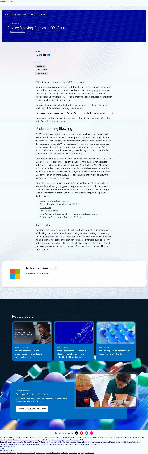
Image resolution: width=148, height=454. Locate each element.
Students (80, 442)
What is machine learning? (30, 444)
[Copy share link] (36, 55)
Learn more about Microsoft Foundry (32, 409)
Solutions (18, 440)
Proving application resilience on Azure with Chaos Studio (114, 352)
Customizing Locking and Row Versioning (59, 204)
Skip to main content (7, 1)
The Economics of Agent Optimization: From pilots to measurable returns (28, 353)
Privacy (38, 453)
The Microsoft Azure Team (17, 32)
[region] (74, 113)
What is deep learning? (47, 444)
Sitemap (20, 453)
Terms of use (56, 453)
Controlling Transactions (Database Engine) (60, 217)
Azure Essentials (69, 437)
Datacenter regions (46, 437)
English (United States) (7, 446)
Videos (128, 442)
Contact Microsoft (29, 453)
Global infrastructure (32, 437)
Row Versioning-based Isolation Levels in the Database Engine (69, 214)
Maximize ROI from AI (7, 440)
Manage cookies (46, 453)
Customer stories (80, 437)
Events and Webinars (90, 442)
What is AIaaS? (60, 444)
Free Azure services (108, 437)
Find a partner (43, 442)
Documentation (54, 442)
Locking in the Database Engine (54, 201)
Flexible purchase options (123, 437)
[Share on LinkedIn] (48, 55)
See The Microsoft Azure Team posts (37, 273)
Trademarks (64, 453)
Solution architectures (52, 440)
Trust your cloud (58, 437)
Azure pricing (97, 437)
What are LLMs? (71, 444)
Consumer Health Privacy (8, 453)
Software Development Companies (11, 442)
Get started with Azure (17, 437)
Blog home (11, 14)
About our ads (89, 453)
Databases (40, 66)
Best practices (41, 73)
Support (62, 440)
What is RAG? (95, 444)
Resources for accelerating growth (33, 440)
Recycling (81, 453)
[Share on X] (44, 55)
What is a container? (83, 444)
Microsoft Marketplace (30, 442)
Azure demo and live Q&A (74, 440)
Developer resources (69, 442)
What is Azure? (5, 437)
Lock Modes (45, 207)
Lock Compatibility (49, 210)
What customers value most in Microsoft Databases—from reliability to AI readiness (71, 353)
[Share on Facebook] (40, 55)
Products (90, 437)
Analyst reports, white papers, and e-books (111, 442)
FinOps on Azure (138, 437)
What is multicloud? (14, 444)
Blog (60, 442)
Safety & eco (73, 453)
